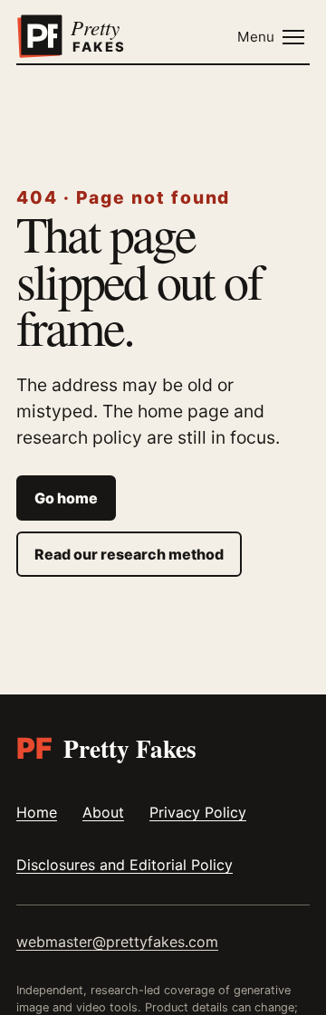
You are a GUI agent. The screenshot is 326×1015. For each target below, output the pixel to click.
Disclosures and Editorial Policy (124, 865)
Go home (66, 498)
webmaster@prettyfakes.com (117, 942)
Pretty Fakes (106, 748)
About (103, 812)
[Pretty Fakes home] (91, 37)
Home (36, 812)
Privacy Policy (197, 812)
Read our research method (129, 554)
